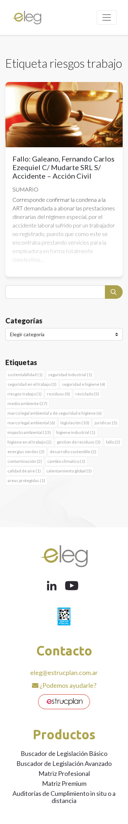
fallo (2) (113, 442)
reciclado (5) (87, 393)
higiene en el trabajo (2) (29, 442)
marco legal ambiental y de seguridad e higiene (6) (54, 413)
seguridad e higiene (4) (83, 384)
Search (114, 292)
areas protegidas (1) (26, 480)
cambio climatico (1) (66, 461)
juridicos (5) (106, 422)
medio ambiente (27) (27, 403)
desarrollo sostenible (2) (73, 451)
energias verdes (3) (25, 451)
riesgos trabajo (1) (24, 393)
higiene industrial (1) (75, 432)
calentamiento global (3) (69, 471)
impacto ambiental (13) (29, 432)
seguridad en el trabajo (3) (32, 384)
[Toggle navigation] (107, 17)
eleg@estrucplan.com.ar (64, 672)
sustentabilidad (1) (25, 374)
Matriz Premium (64, 783)
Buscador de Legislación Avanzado (64, 763)
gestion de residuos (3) (79, 442)
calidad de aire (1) (24, 471)
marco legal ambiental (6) (31, 422)
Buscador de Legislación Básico (64, 753)
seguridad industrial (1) (70, 374)
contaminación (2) (24, 461)
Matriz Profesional (64, 773)
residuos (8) (58, 393)
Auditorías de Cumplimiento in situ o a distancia (64, 796)
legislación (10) (74, 422)
